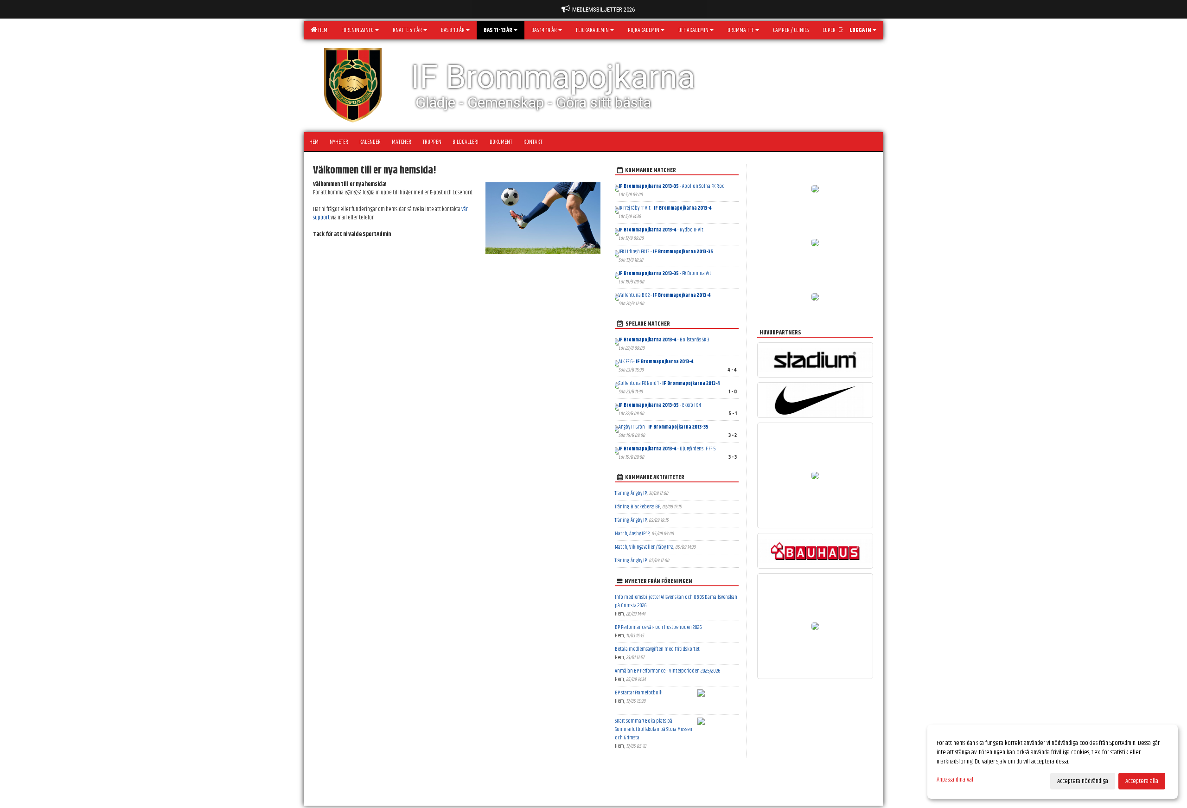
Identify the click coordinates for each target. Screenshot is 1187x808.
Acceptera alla (1141, 781)
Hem (321, 30)
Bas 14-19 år (544, 30)
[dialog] (1052, 762)
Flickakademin (592, 30)
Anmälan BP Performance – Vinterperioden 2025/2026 (667, 671)
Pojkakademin (643, 30)
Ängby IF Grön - (663, 427)
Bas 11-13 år (498, 30)
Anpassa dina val (955, 780)
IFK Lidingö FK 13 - (666, 252)
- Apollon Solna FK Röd (672, 186)
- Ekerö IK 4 (660, 405)
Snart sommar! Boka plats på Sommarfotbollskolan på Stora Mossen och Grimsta (653, 729)
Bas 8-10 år (453, 30)
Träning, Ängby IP (631, 493)
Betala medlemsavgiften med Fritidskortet (657, 649)
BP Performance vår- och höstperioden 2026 (658, 627)
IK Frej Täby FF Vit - (665, 208)
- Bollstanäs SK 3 (664, 340)
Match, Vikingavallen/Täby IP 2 (644, 547)
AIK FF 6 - (656, 362)
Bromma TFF (741, 30)
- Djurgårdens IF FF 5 (667, 449)
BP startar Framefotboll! (639, 693)
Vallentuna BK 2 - (665, 295)
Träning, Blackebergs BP (637, 507)
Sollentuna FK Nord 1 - (669, 383)
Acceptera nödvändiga (1082, 781)
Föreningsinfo (357, 30)
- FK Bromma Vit (665, 273)
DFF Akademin (693, 30)
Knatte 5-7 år (407, 30)
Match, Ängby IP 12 (632, 534)
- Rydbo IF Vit (661, 230)
